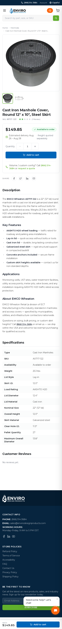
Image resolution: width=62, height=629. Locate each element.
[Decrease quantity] (20, 146)
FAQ (4, 564)
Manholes (15, 28)
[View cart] (58, 10)
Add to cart (32, 155)
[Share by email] (33, 178)
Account (43, 2)
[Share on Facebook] (14, 178)
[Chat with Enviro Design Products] (55, 610)
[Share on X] (20, 178)
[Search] (56, 18)
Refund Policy (9, 551)
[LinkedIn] (8, 536)
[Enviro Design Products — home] (18, 10)
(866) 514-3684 (30, 2)
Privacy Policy (9, 572)
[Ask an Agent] (50, 10)
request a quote (26, 168)
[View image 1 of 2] (7, 98)
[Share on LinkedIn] (27, 178)
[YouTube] (13, 536)
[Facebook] (3, 536)
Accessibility (8, 559)
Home (5, 28)
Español (56, 2)
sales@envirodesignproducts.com (28, 523)
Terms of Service (11, 555)
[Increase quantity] (35, 146)
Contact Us (8, 568)
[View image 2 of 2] (19, 98)
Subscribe (31, 607)
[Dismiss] (57, 599)
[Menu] (4, 10)
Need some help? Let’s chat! (38, 601)
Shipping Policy (10, 576)
